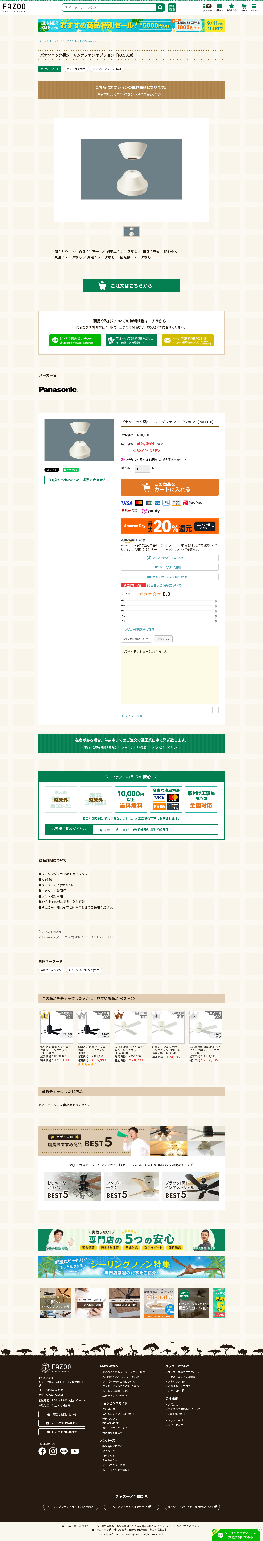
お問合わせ (219, 7)
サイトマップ (175, 1425)
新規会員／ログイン (113, 1446)
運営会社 (173, 1404)
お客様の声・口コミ (179, 1386)
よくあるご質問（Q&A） (116, 1391)
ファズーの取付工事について (118, 1381)
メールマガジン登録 (113, 1465)
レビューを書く (135, 716)
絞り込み (164, 638)
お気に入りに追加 (170, 567)
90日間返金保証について (164, 585)
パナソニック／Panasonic (81, 41)
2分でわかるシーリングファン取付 (121, 1376)
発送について (109, 1418)
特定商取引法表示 (112, 1432)
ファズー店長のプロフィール (184, 1372)
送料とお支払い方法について (118, 1414)
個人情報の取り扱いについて (184, 1409)
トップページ (175, 1420)
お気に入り (232, 7)
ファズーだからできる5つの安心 (120, 1386)
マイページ (207, 7)
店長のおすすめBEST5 (114, 1395)
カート (244, 7)
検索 (160, 7)
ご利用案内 (108, 1409)
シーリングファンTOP (51, 41)
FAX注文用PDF (110, 1423)
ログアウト (108, 1455)
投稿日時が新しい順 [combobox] (133, 639)
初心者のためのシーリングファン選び (123, 1372)
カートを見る (109, 1460)
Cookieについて (177, 1414)
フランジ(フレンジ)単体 (107, 69)
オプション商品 (75, 69)
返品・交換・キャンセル (116, 1428)
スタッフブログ (176, 1381)
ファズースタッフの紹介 (181, 1376)
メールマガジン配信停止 (116, 1470)
